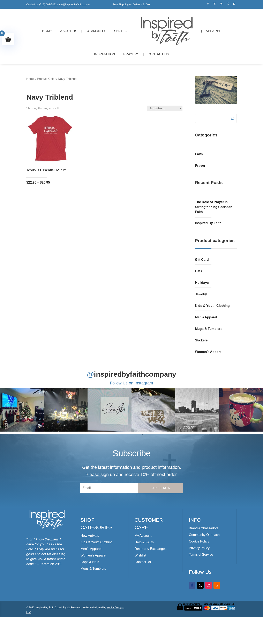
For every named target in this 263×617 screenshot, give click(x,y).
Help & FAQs (144, 542)
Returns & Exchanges (150, 549)
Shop (118, 31)
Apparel (213, 31)
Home (47, 31)
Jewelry (201, 294)
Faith (199, 154)
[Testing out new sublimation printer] (153, 410)
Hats (198, 271)
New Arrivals (90, 535)
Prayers (131, 54)
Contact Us (158, 54)
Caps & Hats (90, 562)
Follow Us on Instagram (131, 383)
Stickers (201, 340)
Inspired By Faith (208, 223)
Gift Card (202, 259)
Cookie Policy (199, 541)
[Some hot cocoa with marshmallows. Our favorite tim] (241, 410)
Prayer (200, 165)
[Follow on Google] (234, 3)
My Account (143, 535)
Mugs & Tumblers (208, 329)
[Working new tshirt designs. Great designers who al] (109, 410)
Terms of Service (201, 554)
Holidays (202, 282)
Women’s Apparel (208, 352)
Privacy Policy (199, 548)
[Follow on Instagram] (221, 3)
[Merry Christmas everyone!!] (22, 410)
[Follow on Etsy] (227, 3)
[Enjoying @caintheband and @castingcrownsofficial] (66, 410)
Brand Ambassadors (203, 528)
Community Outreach (204, 535)
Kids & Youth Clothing (212, 305)
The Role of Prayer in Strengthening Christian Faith (213, 207)
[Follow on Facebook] (207, 3)
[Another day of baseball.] (197, 410)
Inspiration (104, 54)
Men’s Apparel (206, 317)
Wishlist (140, 555)
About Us (68, 31)
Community (95, 31)
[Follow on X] (214, 3)
